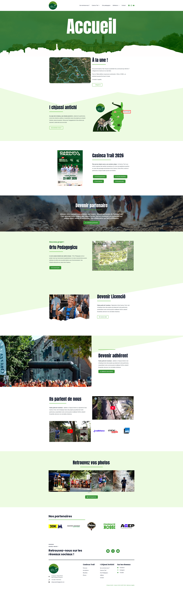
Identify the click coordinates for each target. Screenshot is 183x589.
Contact (124, 5)
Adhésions (115, 5)
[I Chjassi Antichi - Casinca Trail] (53, 5)
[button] (50, 481)
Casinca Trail (95, 5)
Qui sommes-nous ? (84, 5)
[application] (99, 5)
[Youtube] (133, 5)
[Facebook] (129, 5)
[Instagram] (131, 5)
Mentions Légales (130, 585)
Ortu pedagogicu (106, 5)
